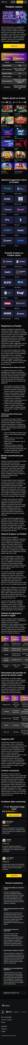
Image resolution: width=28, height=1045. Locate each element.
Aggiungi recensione (14, 815)
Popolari (3, 102)
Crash (16, 102)
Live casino (10, 102)
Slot (23, 102)
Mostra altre (14, 875)
